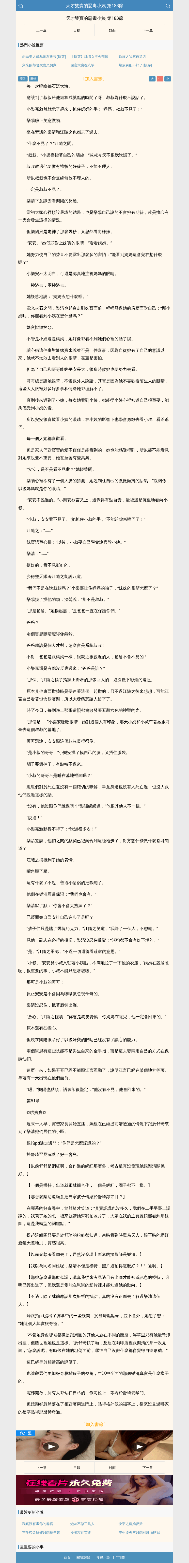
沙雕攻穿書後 (80, 1532)
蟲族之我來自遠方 (132, 56)
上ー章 (41, 30)
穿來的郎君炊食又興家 (39, 65)
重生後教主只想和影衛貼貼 (139, 1532)
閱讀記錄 (83, 1557)
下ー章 (147, 30)
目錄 (76, 30)
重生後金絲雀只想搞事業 (41, 1532)
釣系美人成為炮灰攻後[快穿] (44, 56)
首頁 (67, 1557)
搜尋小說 (103, 1557)
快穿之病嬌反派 (131, 1523)
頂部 (121, 1557)
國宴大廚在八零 (82, 65)
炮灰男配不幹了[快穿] (135, 65)
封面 (112, 30)
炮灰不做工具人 (82, 1523)
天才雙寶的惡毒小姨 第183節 (94, 5)
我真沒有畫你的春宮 (37, 1523)
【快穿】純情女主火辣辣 (89, 56)
